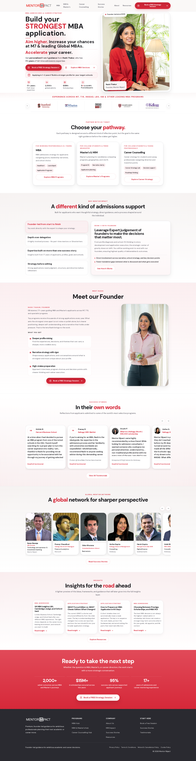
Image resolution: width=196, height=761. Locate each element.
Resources (110, 737)
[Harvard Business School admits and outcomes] (125, 105)
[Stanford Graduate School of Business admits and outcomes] (44, 105)
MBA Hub (76, 723)
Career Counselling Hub (82, 732)
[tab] (56, 227)
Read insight (40, 631)
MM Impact (111, 728)
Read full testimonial (35, 464)
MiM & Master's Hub (80, 728)
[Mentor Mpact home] (38, 5)
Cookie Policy (166, 747)
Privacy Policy (114, 747)
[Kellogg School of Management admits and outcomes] (152, 105)
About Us (110, 723)
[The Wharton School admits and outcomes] (71, 105)
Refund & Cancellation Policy (148, 747)
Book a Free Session (148, 723)
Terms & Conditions (128, 747)
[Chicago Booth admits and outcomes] (98, 105)
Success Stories (113, 732)
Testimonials (145, 732)
